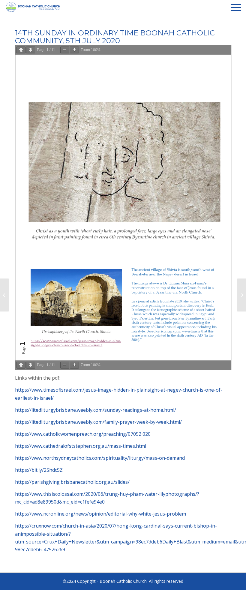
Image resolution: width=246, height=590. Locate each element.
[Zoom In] (74, 50)
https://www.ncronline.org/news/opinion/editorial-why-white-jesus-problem (100, 513)
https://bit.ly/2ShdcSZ (39, 470)
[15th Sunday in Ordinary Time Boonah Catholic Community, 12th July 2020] (241, 295)
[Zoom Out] (64, 50)
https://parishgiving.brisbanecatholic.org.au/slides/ (72, 482)
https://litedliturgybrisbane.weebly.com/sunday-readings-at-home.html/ (95, 410)
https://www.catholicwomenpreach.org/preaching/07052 (78, 434)
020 (146, 434)
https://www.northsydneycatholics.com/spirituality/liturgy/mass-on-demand (100, 458)
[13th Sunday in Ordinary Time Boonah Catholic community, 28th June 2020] (4, 295)
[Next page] (30, 50)
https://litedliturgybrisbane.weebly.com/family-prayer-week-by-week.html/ (98, 422)
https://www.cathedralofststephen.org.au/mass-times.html (80, 446)
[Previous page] (21, 50)
